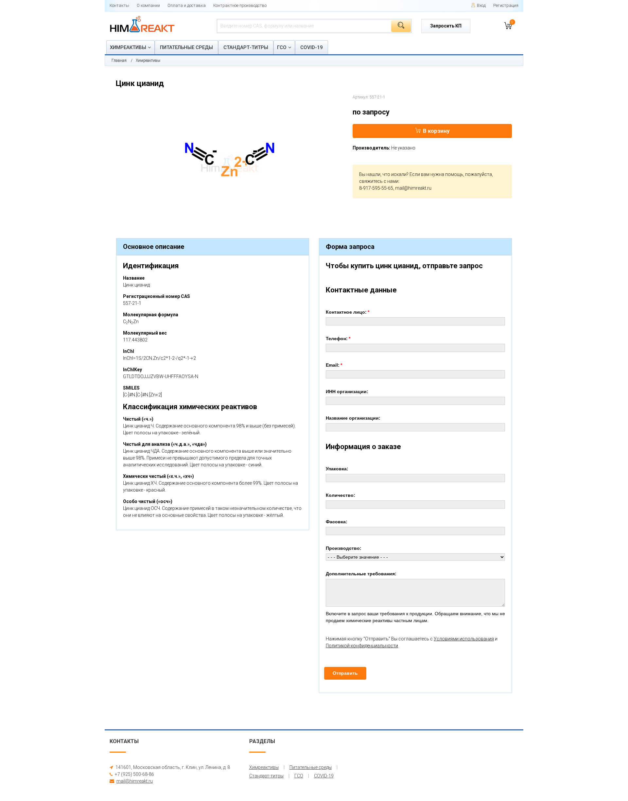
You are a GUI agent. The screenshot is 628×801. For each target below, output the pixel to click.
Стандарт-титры (245, 47)
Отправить (345, 673)
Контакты (119, 5)
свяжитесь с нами (378, 181)
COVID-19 (311, 47)
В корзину (436, 131)
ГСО (282, 47)
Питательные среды (186, 47)
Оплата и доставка (186, 5)
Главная (119, 60)
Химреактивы (128, 47)
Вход (481, 5)
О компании (148, 5)
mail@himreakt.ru (413, 188)
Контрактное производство (240, 5)
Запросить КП (446, 25)
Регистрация (505, 5)
